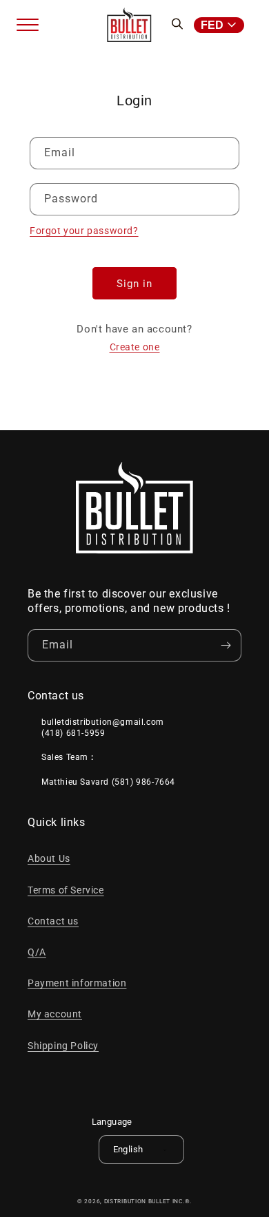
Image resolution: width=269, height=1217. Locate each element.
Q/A (37, 951)
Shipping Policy (63, 1045)
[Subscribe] (225, 645)
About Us (49, 858)
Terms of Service (66, 890)
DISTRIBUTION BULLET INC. (144, 1201)
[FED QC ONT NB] (223, 25)
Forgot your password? (84, 230)
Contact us (53, 921)
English (128, 1149)
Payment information (77, 982)
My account (55, 1013)
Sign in (134, 283)
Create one (135, 346)
